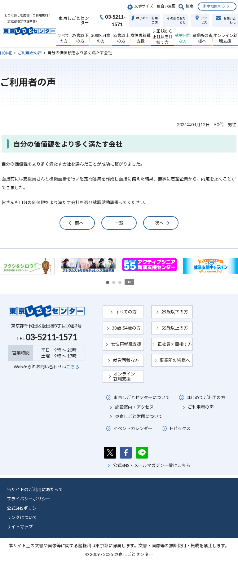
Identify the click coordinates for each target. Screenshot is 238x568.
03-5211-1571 (51, 337)
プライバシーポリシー (28, 498)
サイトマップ (20, 526)
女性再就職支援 (126, 344)
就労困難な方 (126, 360)
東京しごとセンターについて (141, 397)
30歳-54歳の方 (126, 328)
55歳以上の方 (174, 328)
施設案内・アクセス (134, 407)
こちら (72, 366)
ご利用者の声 (201, 407)
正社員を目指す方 (174, 344)
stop (129, 282)
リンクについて (22, 517)
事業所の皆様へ (175, 360)
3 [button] (119, 282)
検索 (189, 6)
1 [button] (107, 282)
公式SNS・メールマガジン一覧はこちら (151, 465)
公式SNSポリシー (24, 508)
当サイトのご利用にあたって (35, 489)
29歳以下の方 (174, 311)
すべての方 (126, 311)
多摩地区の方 (214, 6)
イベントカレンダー (132, 428)
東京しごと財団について (139, 416)
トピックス (180, 428)
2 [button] (113, 282)
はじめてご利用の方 (205, 397)
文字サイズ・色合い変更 (154, 6)
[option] (88, 265)
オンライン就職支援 (124, 376)
